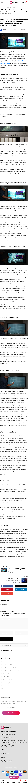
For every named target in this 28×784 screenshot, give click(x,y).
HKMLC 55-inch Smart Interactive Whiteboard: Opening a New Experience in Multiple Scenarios (16, 569)
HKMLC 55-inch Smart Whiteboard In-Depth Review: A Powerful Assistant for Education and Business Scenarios (13, 11)
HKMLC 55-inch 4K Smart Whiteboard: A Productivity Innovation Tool (13, 579)
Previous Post (4, 566)
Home (1, 8)
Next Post (25, 576)
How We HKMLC (9, 8)
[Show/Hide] (10, 650)
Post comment (6, 639)
